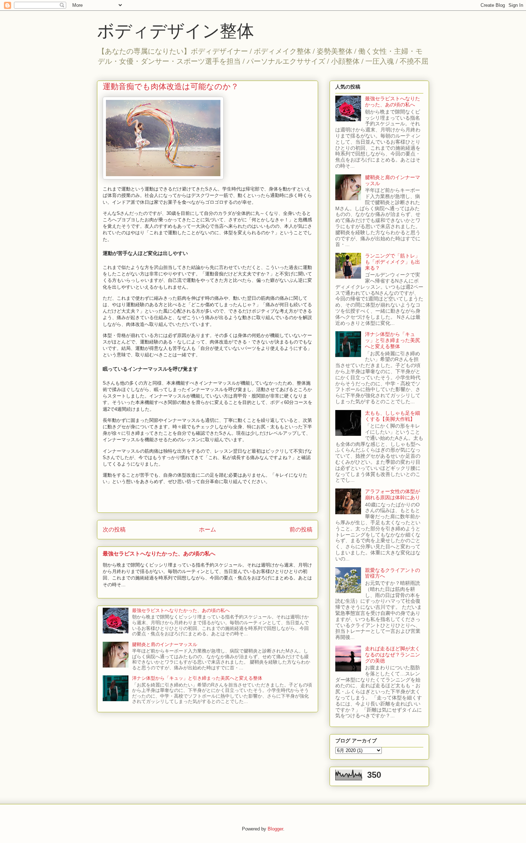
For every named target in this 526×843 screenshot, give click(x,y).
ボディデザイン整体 (175, 30)
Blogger (275, 829)
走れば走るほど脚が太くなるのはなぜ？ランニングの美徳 (392, 655)
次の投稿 (114, 529)
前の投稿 (300, 529)
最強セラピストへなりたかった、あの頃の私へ (159, 553)
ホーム (207, 529)
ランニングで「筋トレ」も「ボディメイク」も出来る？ (392, 262)
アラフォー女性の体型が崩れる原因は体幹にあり (392, 494)
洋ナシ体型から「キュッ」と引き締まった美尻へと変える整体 (197, 678)
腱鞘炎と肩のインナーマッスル (164, 644)
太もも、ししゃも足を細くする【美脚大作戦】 (392, 416)
